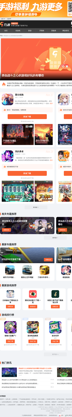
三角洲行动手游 (50, 399)
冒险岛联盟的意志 (32, 402)
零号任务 (34, 399)
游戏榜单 (69, 404)
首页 (6, 31)
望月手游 (2, 404)
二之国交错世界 (11, 404)
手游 (1, 35)
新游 (29, 31)
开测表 (41, 31)
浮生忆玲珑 (69, 399)
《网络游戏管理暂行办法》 (40, 415)
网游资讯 (66, 31)
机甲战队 (15, 402)
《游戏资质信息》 (53, 415)
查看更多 (6, 230)
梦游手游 (28, 404)
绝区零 (2, 399)
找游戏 (18, 31)
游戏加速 (47, 404)
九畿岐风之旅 (20, 404)
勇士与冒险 (41, 399)
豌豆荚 (53, 404)
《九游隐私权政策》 (26, 415)
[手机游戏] (14, 24)
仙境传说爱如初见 (7, 402)
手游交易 (40, 404)
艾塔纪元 (40, 402)
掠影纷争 (54, 402)
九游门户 (3, 18)
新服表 (53, 31)
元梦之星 (7, 399)
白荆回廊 (14, 399)
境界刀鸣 (47, 402)
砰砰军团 (22, 402)
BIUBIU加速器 (61, 404)
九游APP (9, 18)
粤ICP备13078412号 (45, 409)
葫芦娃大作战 (60, 399)
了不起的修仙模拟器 (24, 399)
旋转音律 (60, 402)
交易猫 (35, 404)
